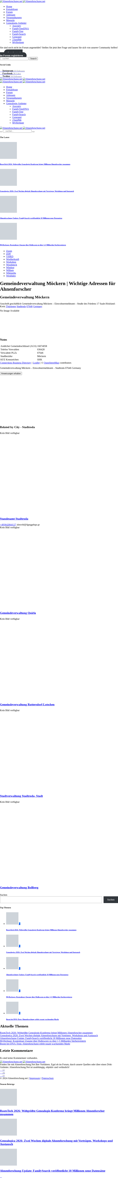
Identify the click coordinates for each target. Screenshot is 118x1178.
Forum (9, 12)
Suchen (3, 895)
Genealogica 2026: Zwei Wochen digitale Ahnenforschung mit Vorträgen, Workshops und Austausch (37, 191)
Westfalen (11, 275)
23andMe (17, 39)
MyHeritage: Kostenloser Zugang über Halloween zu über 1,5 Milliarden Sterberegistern (33, 245)
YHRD (9, 256)
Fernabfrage (12, 9)
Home (9, 6)
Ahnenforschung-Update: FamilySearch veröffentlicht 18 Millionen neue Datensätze (31, 218)
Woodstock (11, 264)
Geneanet (17, 37)
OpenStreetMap (51, 362)
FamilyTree (17, 31)
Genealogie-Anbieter (16, 23)
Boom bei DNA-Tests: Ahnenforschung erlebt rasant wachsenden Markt (32, 1019)
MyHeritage (18, 42)
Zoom (9, 251)
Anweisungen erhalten (11, 373)
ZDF (8, 253)
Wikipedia (11, 273)
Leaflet (36, 362)
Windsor (10, 267)
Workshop (11, 262)
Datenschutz (48, 1078)
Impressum (34, 1078)
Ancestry (16, 26)
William (10, 270)
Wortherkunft (12, 259)
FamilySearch (19, 34)
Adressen (10, 14)
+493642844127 (8, 524)
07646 (29, 306)
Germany (37, 306)
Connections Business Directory (15, 362)
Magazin (10, 20)
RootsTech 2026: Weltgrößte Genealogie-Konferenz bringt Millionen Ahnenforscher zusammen (35, 164)
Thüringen (11, 306)
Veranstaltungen (14, 17)
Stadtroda (21, 306)
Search (33, 58)
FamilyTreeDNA (20, 28)
